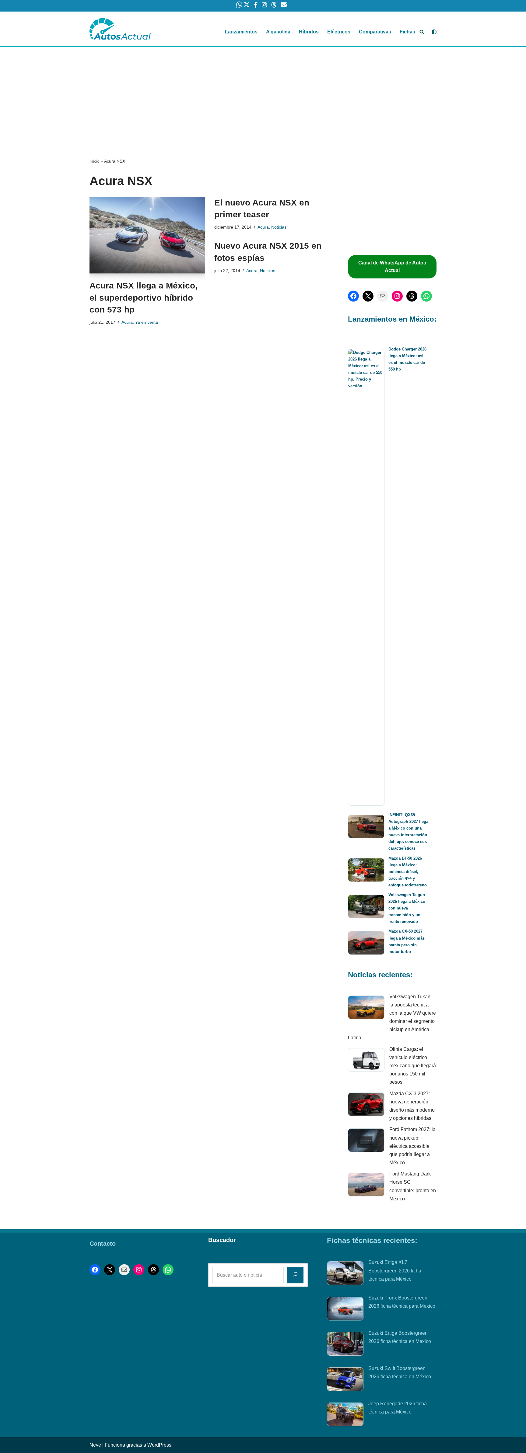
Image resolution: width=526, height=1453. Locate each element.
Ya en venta (146, 322)
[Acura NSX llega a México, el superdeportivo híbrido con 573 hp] (147, 235)
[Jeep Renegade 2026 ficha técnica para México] (345, 1416)
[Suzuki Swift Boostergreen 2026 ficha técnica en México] (345, 1380)
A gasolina (278, 31)
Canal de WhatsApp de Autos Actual (392, 266)
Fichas (407, 31)
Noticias (278, 227)
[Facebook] (353, 296)
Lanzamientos (241, 31)
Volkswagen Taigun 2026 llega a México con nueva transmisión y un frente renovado (406, 908)
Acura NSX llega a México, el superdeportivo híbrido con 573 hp (143, 297)
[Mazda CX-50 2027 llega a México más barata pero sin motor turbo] (366, 944)
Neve (95, 1445)
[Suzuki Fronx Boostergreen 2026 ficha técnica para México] (345, 1310)
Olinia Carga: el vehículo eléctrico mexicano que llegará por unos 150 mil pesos (412, 1066)
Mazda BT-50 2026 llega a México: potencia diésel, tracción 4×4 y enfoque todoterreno (407, 871)
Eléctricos (338, 31)
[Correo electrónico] (382, 296)
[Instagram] (397, 296)
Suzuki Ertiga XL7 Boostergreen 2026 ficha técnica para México (394, 1270)
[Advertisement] (263, 92)
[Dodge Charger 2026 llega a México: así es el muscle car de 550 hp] (366, 577)
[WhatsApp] (426, 296)
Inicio (94, 161)
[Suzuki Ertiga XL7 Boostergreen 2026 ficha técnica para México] (345, 1274)
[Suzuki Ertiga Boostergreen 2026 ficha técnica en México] (345, 1345)
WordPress (159, 1445)
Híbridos (309, 31)
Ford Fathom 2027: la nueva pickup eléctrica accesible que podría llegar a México (412, 1146)
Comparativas (375, 31)
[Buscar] (421, 31)
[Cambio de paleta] (434, 31)
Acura (127, 322)
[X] (368, 296)
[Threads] (411, 296)
